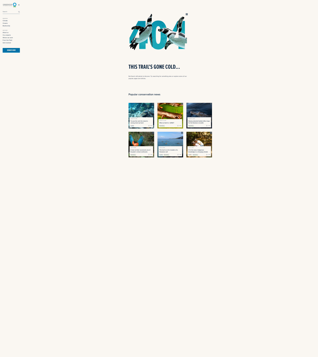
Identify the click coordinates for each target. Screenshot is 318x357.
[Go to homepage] (10, 5)
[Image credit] (187, 14)
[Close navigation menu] (19, 5)
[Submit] (18, 12)
